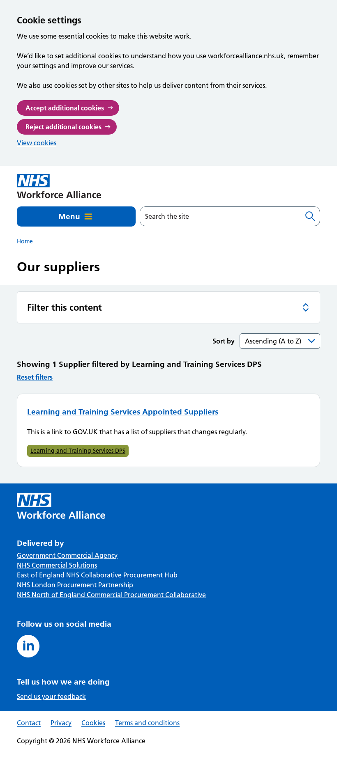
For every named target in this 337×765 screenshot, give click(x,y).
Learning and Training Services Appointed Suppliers (122, 412)
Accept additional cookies (64, 108)
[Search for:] (220, 216)
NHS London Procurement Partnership (75, 585)
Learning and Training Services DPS (77, 450)
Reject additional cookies (63, 127)
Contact (29, 723)
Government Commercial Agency (67, 555)
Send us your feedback (51, 696)
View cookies (36, 143)
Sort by (223, 341)
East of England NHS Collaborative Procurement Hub (97, 575)
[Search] (310, 216)
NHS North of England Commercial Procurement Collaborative (111, 595)
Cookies (93, 723)
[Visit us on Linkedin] (28, 646)
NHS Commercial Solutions (57, 565)
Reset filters (35, 377)
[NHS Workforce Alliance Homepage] (59, 186)
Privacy (61, 723)
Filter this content (64, 307)
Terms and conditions (147, 723)
